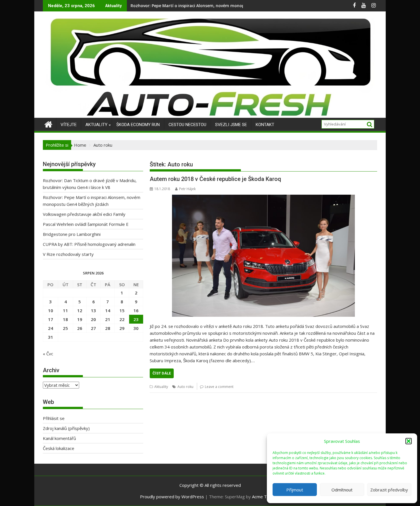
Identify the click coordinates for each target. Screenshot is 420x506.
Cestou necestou (187, 124)
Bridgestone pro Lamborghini (72, 234)
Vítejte (69, 124)
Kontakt (265, 124)
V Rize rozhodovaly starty (68, 254)
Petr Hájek (187, 188)
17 (50, 319)
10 (50, 310)
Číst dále (162, 373)
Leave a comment (219, 386)
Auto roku (185, 386)
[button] (408, 441)
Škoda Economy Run (138, 124)
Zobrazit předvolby (389, 490)
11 (65, 310)
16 (136, 310)
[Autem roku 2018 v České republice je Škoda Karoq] (263, 256)
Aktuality (96, 124)
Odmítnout (342, 490)
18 (65, 319)
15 (122, 310)
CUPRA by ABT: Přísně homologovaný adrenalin (89, 244)
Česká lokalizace (58, 448)
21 (107, 319)
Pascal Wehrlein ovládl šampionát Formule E (86, 224)
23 (136, 319)
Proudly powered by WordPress (172, 496)
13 (93, 310)
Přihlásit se (54, 418)
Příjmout (294, 490)
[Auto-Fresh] (210, 114)
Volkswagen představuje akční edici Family (173, 5)
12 (79, 310)
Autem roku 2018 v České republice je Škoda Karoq (215, 179)
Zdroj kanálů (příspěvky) (66, 428)
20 (93, 319)
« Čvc (48, 353)
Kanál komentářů (59, 438)
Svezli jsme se (231, 124)
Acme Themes (266, 496)
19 (79, 319)
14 (107, 310)
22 (122, 319)
